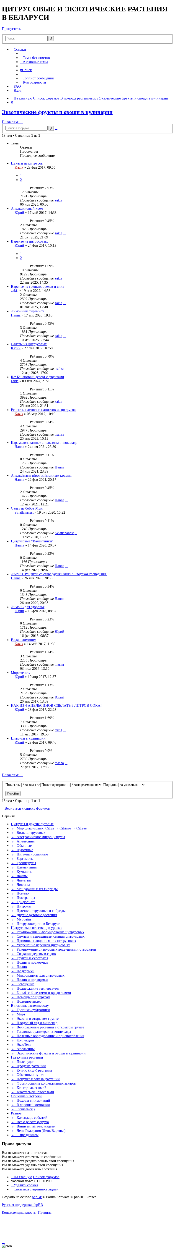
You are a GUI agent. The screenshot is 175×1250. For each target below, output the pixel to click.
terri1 (58, 730)
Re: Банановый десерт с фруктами (37, 377)
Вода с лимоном (23, 640)
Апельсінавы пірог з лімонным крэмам (41, 475)
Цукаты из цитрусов (27, 163)
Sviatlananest (24, 512)
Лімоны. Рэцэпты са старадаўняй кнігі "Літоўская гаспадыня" (59, 574)
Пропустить (11, 29)
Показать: (13, 785)
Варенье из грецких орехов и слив (37, 286)
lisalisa (59, 369)
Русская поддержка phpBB (22, 1205)
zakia (58, 200)
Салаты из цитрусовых (29, 344)
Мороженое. (20, 673)
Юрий (19, 212)
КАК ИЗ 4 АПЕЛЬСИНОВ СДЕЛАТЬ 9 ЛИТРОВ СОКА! (56, 705)
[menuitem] (35, 58)
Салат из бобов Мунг (27, 508)
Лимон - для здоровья (27, 607)
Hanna (16, 315)
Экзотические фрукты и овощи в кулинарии (57, 112)
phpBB (37, 1197)
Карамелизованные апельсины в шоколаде (44, 443)
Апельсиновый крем (27, 208)
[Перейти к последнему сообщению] (64, 200)
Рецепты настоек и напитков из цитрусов (43, 410)
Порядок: (110, 785)
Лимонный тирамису (27, 311)
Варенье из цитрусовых (29, 241)
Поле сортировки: (55, 785)
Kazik (19, 167)
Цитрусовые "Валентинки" (32, 541)
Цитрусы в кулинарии (28, 738)
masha (59, 664)
